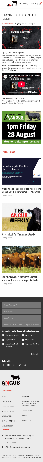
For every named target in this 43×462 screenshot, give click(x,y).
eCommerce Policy (35, 457)
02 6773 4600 (10, 442)
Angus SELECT (7, 426)
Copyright (25, 457)
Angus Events (29, 335)
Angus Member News (32, 344)
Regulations (7, 416)
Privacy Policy (6, 457)
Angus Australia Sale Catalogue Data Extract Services (31, 403)
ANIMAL (32, 4)
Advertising (27, 411)
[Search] (20, 3)
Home (4, 23)
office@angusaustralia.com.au (17, 447)
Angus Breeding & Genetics (12, 345)
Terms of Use (16, 457)
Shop (24, 416)
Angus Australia (19, 455)
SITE (24, 4)
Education (6, 401)
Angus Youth (29, 339)
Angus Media (10, 339)
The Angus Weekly (12, 335)
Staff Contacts (8, 406)
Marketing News (18, 52)
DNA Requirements (9, 421)
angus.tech (27, 396)
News (10, 23)
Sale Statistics (28, 421)
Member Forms (8, 411)
